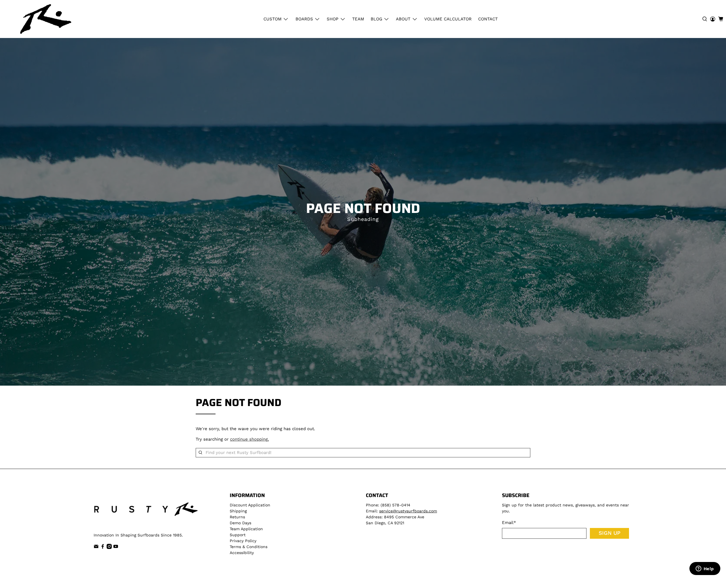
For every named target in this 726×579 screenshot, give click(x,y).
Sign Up (610, 533)
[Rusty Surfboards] (45, 19)
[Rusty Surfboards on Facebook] (102, 547)
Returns (237, 517)
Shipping (238, 511)
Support (238, 534)
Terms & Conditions (248, 546)
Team (358, 19)
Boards (304, 19)
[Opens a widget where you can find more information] (704, 569)
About (403, 19)
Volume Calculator (448, 19)
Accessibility (242, 552)
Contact (488, 19)
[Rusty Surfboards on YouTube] (115, 547)
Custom (272, 19)
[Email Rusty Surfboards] (96, 547)
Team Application (246, 529)
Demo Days (240, 523)
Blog (376, 19)
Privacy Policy (243, 540)
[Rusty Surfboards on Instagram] (109, 547)
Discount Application (250, 505)
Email (509, 522)
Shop (332, 19)
